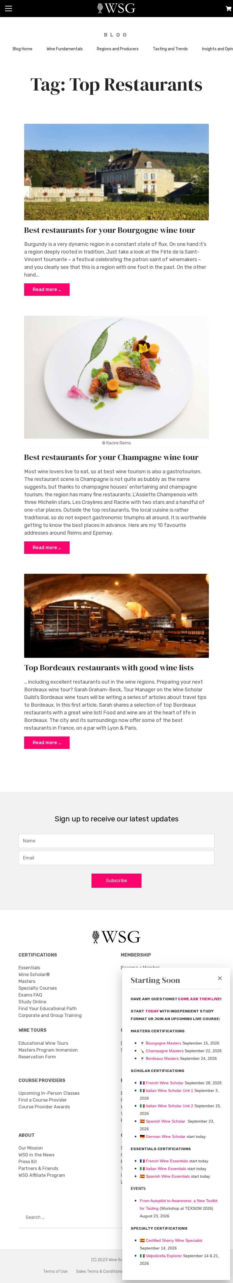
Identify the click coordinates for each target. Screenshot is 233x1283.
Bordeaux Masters (159, 1058)
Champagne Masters (165, 1050)
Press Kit (27, 1161)
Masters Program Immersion (48, 1050)
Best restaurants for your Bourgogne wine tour (109, 230)
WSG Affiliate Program (41, 1175)
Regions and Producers (118, 49)
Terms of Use (55, 1271)
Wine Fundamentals (65, 49)
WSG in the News (36, 1155)
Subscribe (116, 880)
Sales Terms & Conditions (99, 1271)
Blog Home (22, 49)
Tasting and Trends (170, 49)
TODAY (152, 1011)
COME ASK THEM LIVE (199, 999)
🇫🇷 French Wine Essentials (164, 1161)
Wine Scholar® (34, 974)
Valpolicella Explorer (161, 1255)
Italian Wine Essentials (165, 1168)
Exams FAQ (30, 995)
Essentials (29, 967)
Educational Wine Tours (43, 1043)
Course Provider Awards (44, 1107)
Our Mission (30, 1148)
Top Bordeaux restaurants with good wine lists (109, 667)
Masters (26, 981)
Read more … (47, 289)
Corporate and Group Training (50, 1015)
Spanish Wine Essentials (167, 1176)
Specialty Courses (37, 988)
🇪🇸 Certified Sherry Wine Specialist (171, 1240)
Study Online (32, 1001)
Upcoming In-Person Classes (49, 1093)
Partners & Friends (38, 1168)
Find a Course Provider (42, 1100)
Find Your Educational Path (47, 1008)
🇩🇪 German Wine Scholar (163, 1136)
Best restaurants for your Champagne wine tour (111, 457)
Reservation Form (37, 1057)
